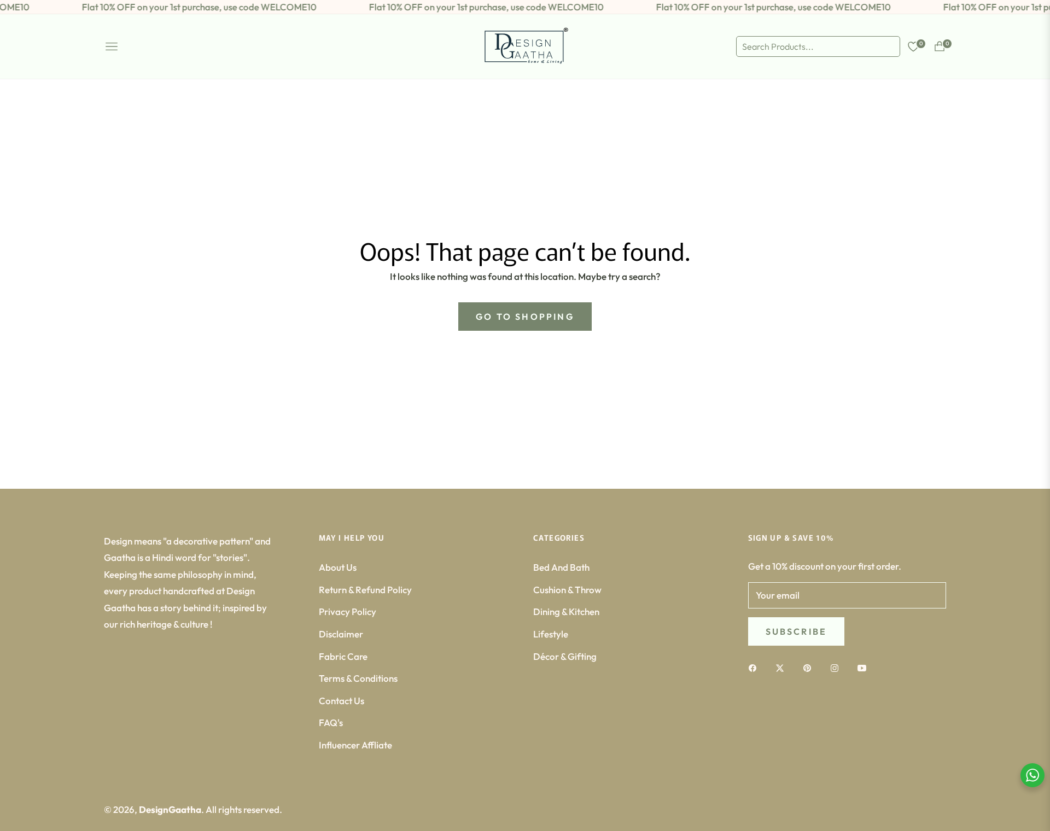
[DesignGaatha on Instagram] (837, 667)
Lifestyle (550, 634)
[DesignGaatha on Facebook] (755, 667)
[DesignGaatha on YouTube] (865, 667)
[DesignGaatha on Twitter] (782, 667)
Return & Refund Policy (365, 589)
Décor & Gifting (565, 656)
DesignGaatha (170, 809)
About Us (338, 567)
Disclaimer (341, 634)
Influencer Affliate (355, 745)
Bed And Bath (561, 567)
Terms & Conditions (358, 678)
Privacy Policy (347, 611)
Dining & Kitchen (566, 611)
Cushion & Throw (567, 589)
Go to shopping (525, 316)
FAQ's (331, 722)
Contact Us (341, 700)
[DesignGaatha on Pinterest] (810, 667)
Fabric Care (343, 656)
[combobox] (818, 46)
